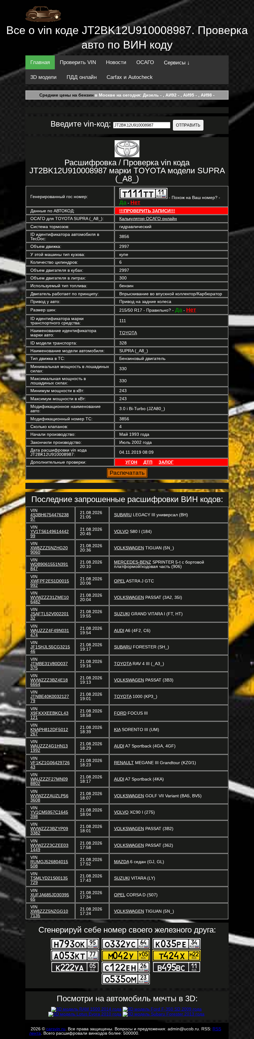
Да (122, 202)
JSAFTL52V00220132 (49, 616)
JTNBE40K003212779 (49, 698)
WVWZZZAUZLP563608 (49, 798)
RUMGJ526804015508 (49, 863)
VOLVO (121, 531)
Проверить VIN (78, 62)
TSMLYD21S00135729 (49, 880)
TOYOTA (128, 332)
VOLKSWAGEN (129, 547)
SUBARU (123, 514)
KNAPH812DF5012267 (49, 731)
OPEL (119, 580)
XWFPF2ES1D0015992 (49, 583)
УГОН (131, 462)
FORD (120, 713)
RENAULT (124, 762)
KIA (117, 729)
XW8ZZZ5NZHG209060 (49, 550)
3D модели (43, 77)
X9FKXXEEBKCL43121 (49, 715)
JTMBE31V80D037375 (49, 665)
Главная (40, 62)
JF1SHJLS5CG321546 (50, 649)
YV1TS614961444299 (49, 533)
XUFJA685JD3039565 (49, 897)
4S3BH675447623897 (49, 517)
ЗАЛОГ (166, 462)
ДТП (147, 462)
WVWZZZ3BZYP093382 (49, 830)
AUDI (119, 630)
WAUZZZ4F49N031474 (49, 632)
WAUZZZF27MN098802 (49, 781)
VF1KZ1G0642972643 (50, 764)
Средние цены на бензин (66, 95)
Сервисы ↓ (177, 63)
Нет (135, 202)
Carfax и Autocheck (130, 77)
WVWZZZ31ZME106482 (49, 599)
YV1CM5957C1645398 (49, 814)
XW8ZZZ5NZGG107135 (49, 913)
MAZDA (121, 861)
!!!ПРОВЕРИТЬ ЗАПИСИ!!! (147, 210)
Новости (116, 62)
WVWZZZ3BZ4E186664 (49, 682)
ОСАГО (145, 62)
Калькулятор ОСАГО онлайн (148, 218)
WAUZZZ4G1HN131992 (49, 748)
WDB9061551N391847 (49, 566)
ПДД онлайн (82, 77)
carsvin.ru (55, 1028)
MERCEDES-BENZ (132, 562)
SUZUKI (122, 613)
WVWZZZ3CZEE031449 (49, 847)
